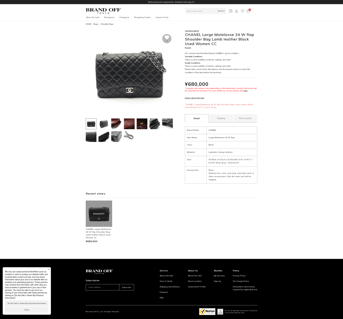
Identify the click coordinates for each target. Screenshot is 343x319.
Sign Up (217, 281)
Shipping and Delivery (170, 286)
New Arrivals (93, 17)
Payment (164, 292)
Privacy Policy (239, 275)
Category (124, 17)
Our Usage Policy (241, 281)
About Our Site (195, 275)
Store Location (195, 281)
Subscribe (126, 287)
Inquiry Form (162, 17)
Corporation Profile (197, 286)
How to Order (166, 281)
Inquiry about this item (194, 98)
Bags (96, 24)
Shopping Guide (142, 17)
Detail (197, 118)
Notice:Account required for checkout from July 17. (171, 2)
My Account (219, 275)
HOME (88, 24)
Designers (109, 17)
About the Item (166, 275)
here (245, 90)
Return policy (245, 118)
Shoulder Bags (107, 24)
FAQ (161, 297)
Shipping (221, 118)
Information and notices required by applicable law (245, 288)
